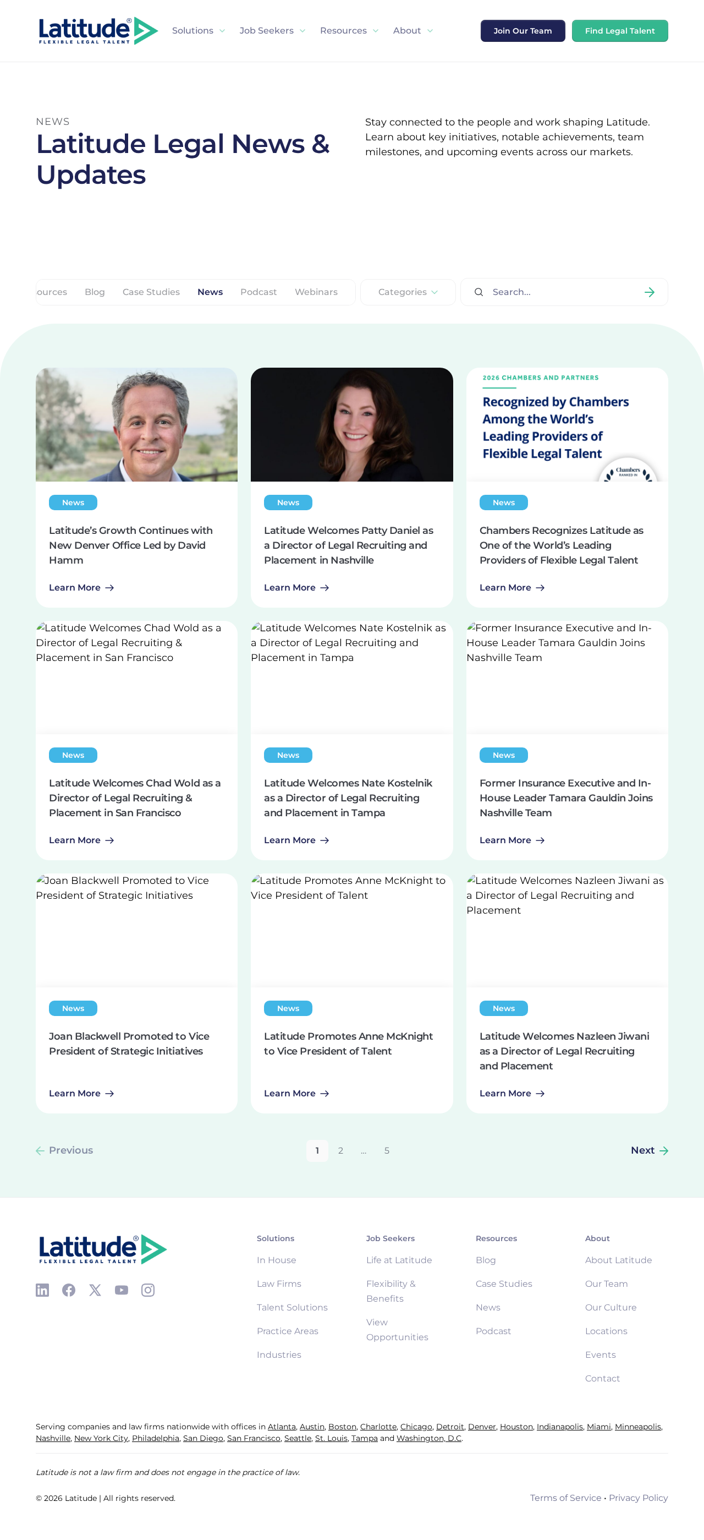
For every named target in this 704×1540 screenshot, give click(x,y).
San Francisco (253, 1438)
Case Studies (504, 1284)
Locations (606, 1331)
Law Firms (279, 1284)
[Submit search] (649, 291)
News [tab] (210, 292)
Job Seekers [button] (267, 30)
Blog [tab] (95, 292)
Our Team (606, 1284)
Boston (342, 1427)
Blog (486, 1260)
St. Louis (331, 1438)
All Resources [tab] (37, 292)
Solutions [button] (192, 30)
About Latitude (618, 1260)
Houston (516, 1427)
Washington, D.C (429, 1438)
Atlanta (282, 1427)
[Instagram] (148, 1290)
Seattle (297, 1438)
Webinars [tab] (316, 292)
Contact (602, 1378)
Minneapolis (638, 1427)
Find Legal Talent (620, 31)
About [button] (407, 30)
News (488, 1307)
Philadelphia (155, 1438)
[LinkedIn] (42, 1290)
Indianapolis (560, 1427)
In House (276, 1260)
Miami (599, 1427)
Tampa (364, 1438)
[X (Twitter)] (95, 1290)
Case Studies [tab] (151, 292)
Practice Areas (287, 1331)
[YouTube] (121, 1290)
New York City (101, 1438)
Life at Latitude (399, 1260)
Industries (279, 1355)
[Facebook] (68, 1290)
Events (600, 1355)
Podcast (494, 1331)
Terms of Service (566, 1498)
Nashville (53, 1438)
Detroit (450, 1427)
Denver (482, 1427)
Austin (312, 1427)
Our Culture (611, 1307)
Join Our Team (523, 31)
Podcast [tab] (258, 292)
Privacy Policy (638, 1498)
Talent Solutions (292, 1307)
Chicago (416, 1427)
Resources (343, 30)
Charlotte (378, 1427)
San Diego (203, 1438)
